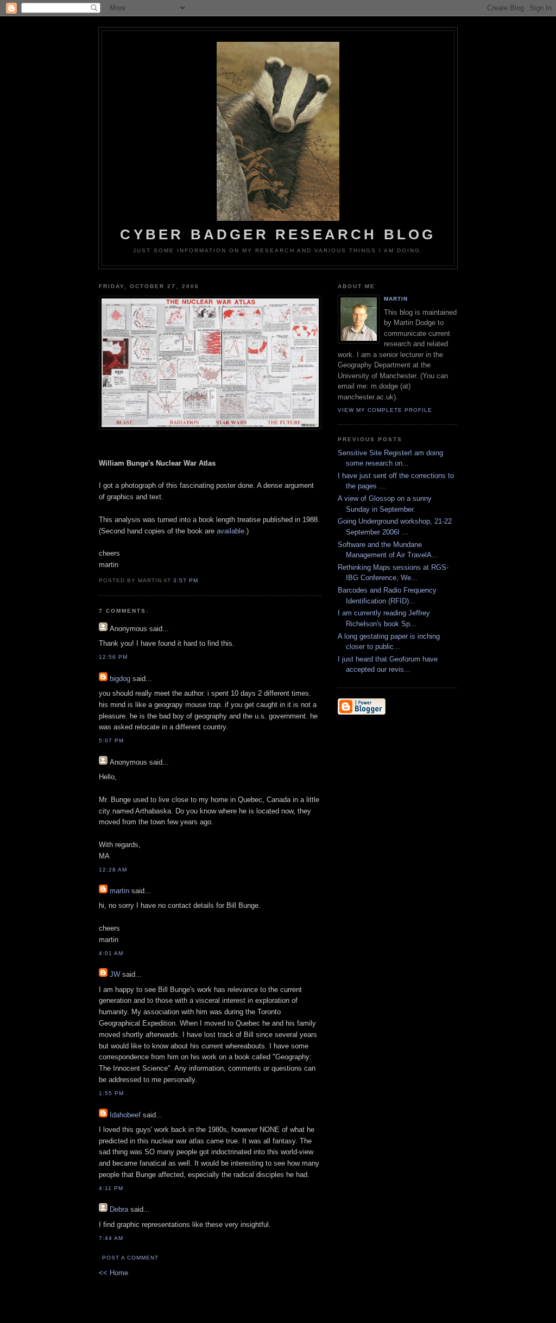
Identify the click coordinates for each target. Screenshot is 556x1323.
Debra (119, 1209)
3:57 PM (185, 580)
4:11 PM (111, 1188)
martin (119, 891)
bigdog (120, 679)
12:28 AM (113, 870)
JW (115, 974)
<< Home (113, 1273)
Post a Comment (130, 1258)
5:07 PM (111, 740)
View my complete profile (385, 410)
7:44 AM (111, 1238)
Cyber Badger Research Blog (277, 234)
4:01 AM (111, 953)
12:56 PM (113, 657)
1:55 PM (111, 1093)
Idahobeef (125, 1115)
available (230, 531)
